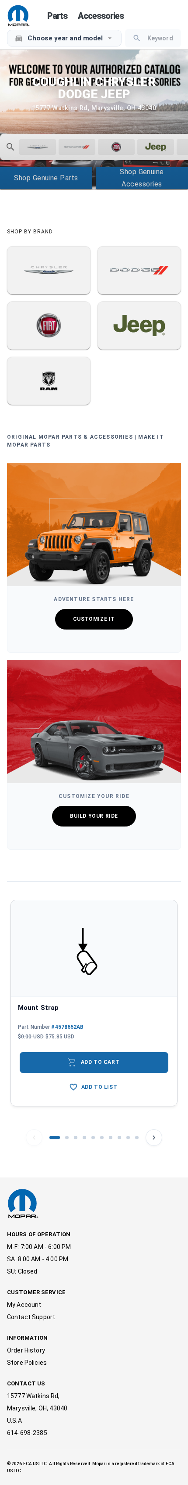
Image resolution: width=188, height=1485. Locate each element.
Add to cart (93, 1062)
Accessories (101, 16)
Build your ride (94, 816)
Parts (57, 16)
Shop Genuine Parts (46, 178)
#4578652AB (67, 1027)
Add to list (99, 1087)
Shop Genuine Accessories (142, 178)
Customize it (94, 619)
